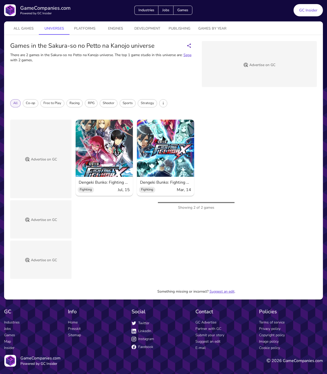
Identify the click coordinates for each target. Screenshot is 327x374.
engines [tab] (115, 28)
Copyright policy (272, 335)
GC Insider (308, 10)
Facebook (145, 346)
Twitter (143, 323)
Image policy (269, 341)
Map (7, 341)
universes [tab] (54, 28)
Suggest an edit (222, 291)
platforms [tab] (85, 28)
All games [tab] (24, 28)
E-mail (200, 347)
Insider (9, 347)
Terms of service (272, 322)
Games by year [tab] (212, 28)
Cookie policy (269, 347)
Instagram (146, 338)
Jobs (165, 10)
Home (73, 322)
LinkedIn (144, 331)
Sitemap (74, 335)
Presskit (74, 328)
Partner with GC (208, 328)
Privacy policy (270, 328)
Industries (146, 10)
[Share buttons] (189, 45)
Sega (187, 55)
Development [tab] (147, 28)
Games (182, 10)
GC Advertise (205, 322)
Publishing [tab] (179, 28)
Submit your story (209, 335)
